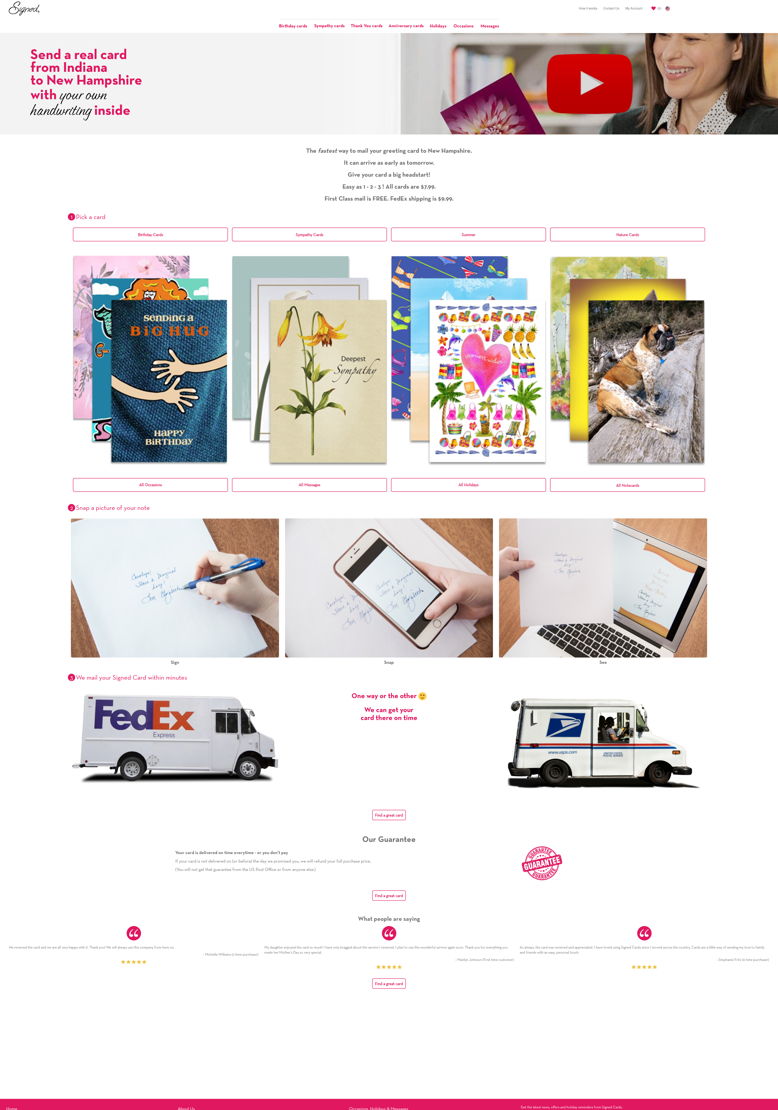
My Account (633, 8)
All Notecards (627, 486)
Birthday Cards (150, 235)
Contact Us (611, 8)
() (659, 8)
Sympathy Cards (309, 235)
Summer (469, 235)
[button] (295, 26)
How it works (588, 8)
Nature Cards (627, 235)
